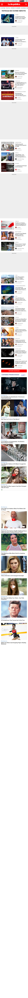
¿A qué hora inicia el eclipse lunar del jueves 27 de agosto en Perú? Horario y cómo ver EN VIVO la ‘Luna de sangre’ (21, 353)
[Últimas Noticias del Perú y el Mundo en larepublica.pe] (14, 4)
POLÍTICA (8, 8)
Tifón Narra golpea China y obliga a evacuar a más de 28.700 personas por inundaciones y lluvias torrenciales (20, 279)
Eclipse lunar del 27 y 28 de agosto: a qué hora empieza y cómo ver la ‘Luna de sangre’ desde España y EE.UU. (21, 363)
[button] (2, 4)
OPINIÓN (13, 8)
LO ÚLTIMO (2, 8)
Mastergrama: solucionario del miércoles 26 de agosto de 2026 (20, 95)
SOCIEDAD (23, 8)
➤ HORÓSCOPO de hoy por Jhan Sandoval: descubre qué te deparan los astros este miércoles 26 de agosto (21, 85)
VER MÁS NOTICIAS (14, 371)
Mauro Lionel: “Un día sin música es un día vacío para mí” (20, 245)
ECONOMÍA (17, 8)
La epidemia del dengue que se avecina (21, 166)
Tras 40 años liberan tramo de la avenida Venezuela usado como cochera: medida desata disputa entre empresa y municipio (21, 311)
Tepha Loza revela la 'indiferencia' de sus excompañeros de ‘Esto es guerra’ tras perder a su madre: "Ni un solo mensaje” (21, 343)
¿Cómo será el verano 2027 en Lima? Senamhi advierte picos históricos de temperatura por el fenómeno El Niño (21, 332)
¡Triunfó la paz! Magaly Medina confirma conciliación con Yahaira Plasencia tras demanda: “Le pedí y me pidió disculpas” (21, 236)
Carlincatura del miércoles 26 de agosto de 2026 (20, 145)
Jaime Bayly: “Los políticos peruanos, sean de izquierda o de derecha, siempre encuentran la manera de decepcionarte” (20, 157)
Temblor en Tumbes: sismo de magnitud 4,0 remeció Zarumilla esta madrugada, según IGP (20, 224)
